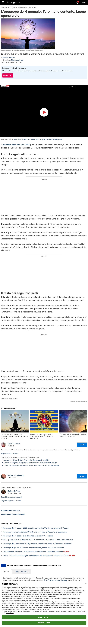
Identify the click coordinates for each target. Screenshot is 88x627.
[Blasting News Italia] (13, 2)
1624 (42, 589)
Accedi (84, 2)
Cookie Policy (10, 613)
